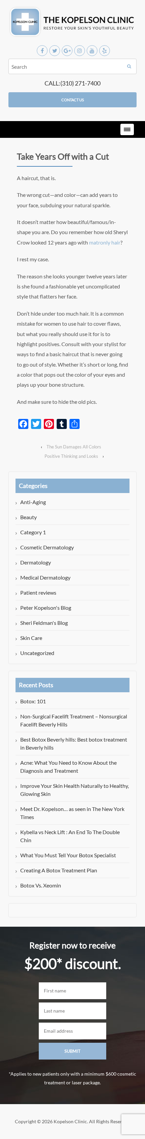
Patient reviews (38, 592)
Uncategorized (37, 653)
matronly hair (104, 242)
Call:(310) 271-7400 (72, 83)
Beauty (28, 517)
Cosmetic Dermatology (47, 547)
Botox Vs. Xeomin (40, 885)
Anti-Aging (33, 502)
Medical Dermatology (45, 577)
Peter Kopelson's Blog (45, 607)
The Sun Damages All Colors (74, 446)
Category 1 (33, 532)
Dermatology (35, 562)
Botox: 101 (33, 701)
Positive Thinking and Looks (71, 456)
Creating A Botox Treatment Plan (58, 870)
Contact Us (72, 100)
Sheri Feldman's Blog (44, 622)
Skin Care (31, 638)
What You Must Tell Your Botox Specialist (68, 855)
